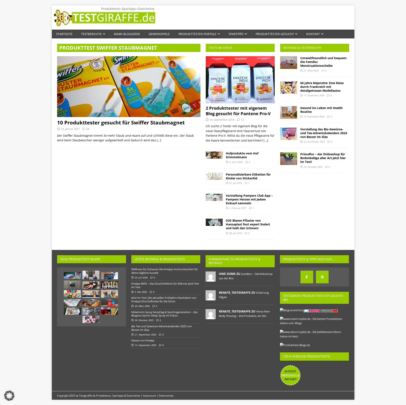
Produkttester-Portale (197, 34)
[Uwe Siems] (211, 279)
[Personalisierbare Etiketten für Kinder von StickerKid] (214, 176)
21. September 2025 (145, 334)
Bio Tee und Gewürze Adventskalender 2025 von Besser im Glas (161, 328)
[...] (265, 140)
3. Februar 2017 (237, 208)
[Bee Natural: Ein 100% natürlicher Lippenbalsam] (109, 285)
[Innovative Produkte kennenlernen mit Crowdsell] (90, 294)
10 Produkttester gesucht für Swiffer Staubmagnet (121, 122)
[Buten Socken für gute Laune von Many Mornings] (72, 294)
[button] (9, 395)
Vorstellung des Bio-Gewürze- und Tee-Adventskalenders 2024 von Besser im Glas (323, 133)
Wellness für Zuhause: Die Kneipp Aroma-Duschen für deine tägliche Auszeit (164, 271)
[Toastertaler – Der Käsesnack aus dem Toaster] (90, 302)
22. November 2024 (314, 141)
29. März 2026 (142, 306)
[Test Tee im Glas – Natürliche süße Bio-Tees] (109, 294)
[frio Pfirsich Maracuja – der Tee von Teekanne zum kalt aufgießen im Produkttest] (72, 275)
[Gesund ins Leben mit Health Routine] (288, 112)
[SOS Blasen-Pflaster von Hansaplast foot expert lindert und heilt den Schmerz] (214, 222)
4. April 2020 (236, 162)
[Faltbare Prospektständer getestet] (90, 311)
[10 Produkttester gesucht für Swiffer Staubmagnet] (128, 86)
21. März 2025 (311, 70)
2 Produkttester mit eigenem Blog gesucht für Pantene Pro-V (238, 110)
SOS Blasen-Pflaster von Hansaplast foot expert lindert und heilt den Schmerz (248, 224)
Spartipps (236, 34)
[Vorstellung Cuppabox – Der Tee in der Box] (109, 311)
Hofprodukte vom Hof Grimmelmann (242, 155)
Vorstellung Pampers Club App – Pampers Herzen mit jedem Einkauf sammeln (249, 199)
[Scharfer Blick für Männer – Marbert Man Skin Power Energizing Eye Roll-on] (72, 285)
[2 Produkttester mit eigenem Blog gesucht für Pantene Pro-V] (240, 79)
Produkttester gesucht (275, 34)
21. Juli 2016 (235, 183)
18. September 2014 (222, 119)
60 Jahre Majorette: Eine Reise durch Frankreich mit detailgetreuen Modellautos (322, 87)
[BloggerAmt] (291, 310)
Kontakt (313, 34)
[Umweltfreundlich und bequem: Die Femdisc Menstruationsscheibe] (288, 62)
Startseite (64, 34)
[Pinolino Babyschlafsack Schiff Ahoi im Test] (72, 302)
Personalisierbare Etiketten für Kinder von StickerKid (248, 176)
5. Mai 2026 (141, 291)
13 (242, 119)
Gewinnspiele (159, 34)
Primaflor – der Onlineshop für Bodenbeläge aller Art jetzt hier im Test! (323, 158)
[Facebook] (306, 277)
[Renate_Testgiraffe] (211, 298)
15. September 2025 (145, 345)
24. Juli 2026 (141, 277)
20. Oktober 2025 (144, 320)
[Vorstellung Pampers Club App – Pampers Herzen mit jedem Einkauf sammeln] (214, 197)
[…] (159, 140)
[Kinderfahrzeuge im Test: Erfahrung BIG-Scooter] (109, 302)
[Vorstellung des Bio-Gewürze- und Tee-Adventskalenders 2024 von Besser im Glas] (288, 133)
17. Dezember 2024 (314, 95)
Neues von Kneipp (142, 340)
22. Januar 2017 (70, 129)
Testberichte (91, 34)
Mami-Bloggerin (127, 34)
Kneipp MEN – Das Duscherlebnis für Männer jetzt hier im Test (165, 285)
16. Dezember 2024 (314, 116)
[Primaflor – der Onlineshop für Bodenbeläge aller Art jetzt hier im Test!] (288, 158)
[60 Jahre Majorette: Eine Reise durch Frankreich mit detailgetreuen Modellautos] (288, 87)
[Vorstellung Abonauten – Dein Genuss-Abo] (90, 275)
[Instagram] (322, 277)
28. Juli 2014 (235, 233)
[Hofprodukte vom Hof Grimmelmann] (214, 155)
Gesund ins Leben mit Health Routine (321, 110)
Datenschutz (166, 395)
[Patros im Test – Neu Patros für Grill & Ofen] (72, 311)
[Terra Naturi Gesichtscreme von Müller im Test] (90, 319)
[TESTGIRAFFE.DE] (104, 27)
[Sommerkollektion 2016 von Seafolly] (109, 275)
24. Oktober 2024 (313, 166)
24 (87, 129)
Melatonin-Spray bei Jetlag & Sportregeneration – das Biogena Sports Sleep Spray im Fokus (164, 314)
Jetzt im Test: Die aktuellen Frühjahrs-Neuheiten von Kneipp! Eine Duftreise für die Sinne (163, 299)
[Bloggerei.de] (312, 310)
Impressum (149, 395)
